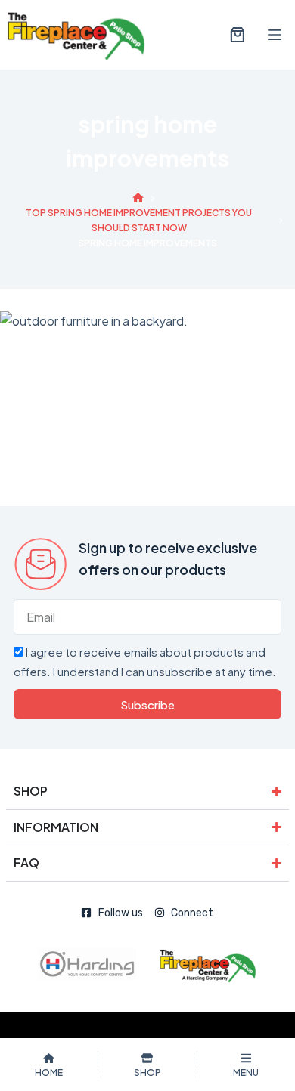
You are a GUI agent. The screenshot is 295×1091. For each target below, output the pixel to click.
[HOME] (138, 198)
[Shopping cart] (234, 34)
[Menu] (274, 35)
